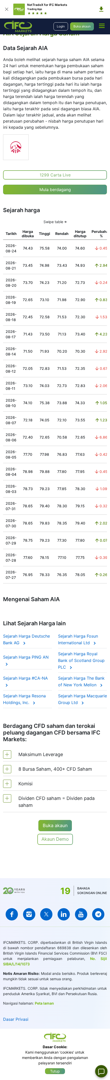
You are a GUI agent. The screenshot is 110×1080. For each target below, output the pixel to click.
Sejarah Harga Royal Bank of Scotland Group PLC (81, 660)
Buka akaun (82, 26)
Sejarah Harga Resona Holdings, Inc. (24, 699)
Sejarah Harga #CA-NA (25, 678)
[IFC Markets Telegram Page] (98, 914)
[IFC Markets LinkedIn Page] (64, 914)
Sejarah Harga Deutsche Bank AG (26, 639)
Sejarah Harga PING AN (26, 657)
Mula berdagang (55, 189)
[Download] (101, 9)
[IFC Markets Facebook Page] (12, 914)
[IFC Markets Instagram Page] (29, 914)
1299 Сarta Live (55, 174)
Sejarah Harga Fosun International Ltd (78, 639)
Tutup (55, 1071)
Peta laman (44, 1003)
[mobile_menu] (102, 26)
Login (61, 26)
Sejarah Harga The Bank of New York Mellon (81, 681)
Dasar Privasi (15, 1019)
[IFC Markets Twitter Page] (46, 914)
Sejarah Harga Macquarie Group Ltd (82, 699)
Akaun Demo (55, 839)
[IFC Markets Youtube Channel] (81, 914)
